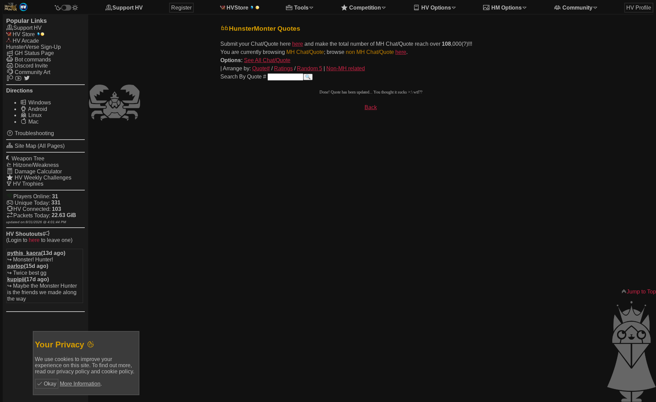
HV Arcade (25, 41)
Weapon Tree (27, 158)
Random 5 (309, 68)
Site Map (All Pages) (39, 146)
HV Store (23, 34)
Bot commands (32, 59)
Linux (34, 115)
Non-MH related (345, 68)
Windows (39, 102)
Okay (49, 384)
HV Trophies (27, 184)
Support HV (127, 8)
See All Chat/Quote (267, 60)
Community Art (31, 72)
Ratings (283, 68)
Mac (33, 122)
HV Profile (638, 8)
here (34, 240)
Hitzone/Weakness (35, 165)
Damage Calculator (37, 171)
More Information (80, 384)
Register (181, 8)
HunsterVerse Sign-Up (33, 47)
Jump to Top (641, 292)
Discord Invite (30, 66)
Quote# (261, 68)
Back (371, 107)
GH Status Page (33, 53)
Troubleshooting (33, 133)
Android (37, 109)
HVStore (236, 8)
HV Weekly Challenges (42, 178)
